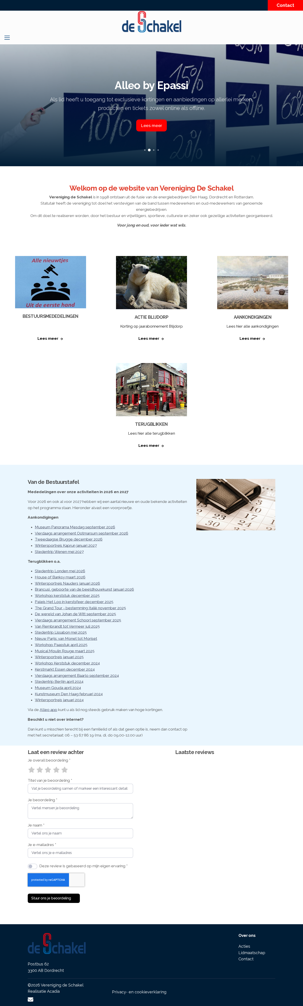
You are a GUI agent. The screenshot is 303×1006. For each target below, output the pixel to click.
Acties (244, 946)
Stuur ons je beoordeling (51, 898)
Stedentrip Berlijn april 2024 (59, 681)
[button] (145, 150)
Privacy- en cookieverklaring (139, 992)
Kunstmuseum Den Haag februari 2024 (69, 694)
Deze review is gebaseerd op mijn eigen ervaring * (83, 866)
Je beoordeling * (42, 800)
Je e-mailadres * (42, 844)
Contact (285, 5)
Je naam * (36, 825)
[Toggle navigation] (7, 37)
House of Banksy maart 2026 (60, 577)
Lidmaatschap (251, 952)
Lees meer (47, 338)
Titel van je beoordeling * (50, 780)
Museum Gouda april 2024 (58, 688)
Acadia (53, 991)
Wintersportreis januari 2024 (59, 700)
